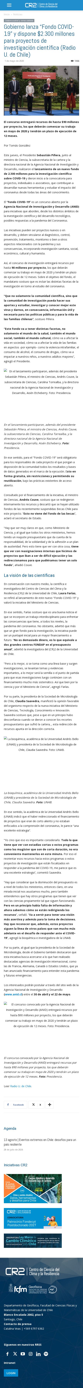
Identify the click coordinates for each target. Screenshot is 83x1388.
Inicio (7, 14)
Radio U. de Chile (20, 1086)
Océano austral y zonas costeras (19, 20)
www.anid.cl (13, 994)
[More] (50, 1105)
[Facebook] (7, 1354)
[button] (9, 5)
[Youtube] (23, 1354)
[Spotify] (46, 1354)
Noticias (17, 14)
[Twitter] (15, 1354)
